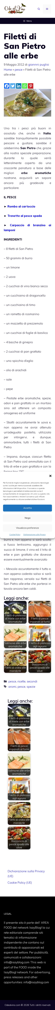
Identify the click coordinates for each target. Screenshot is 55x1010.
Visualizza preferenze (27, 527)
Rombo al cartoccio (21, 206)
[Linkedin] (18, 86)
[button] (50, 476)
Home (8, 69)
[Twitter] (12, 86)
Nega (27, 517)
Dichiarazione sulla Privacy (34, 534)
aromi (12, 686)
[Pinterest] (30, 86)
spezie (31, 686)
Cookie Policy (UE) (20, 882)
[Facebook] (6, 86)
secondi (32, 681)
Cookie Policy (14, 534)
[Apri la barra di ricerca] (39, 9)
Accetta (27, 507)
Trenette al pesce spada (24, 216)
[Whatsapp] (24, 86)
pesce (18, 69)
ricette (21, 681)
